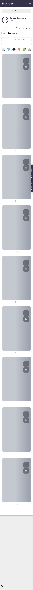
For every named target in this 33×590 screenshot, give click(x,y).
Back (5, 28)
